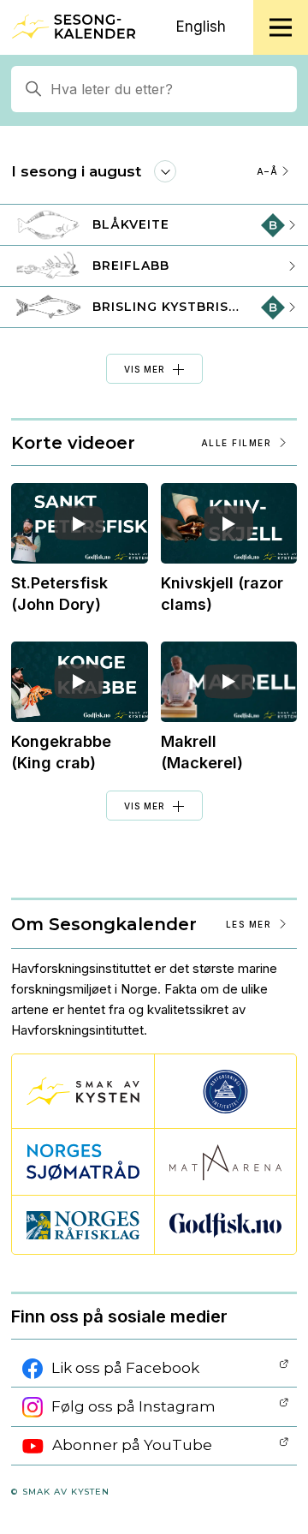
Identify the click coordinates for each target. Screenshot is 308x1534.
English (201, 26)
